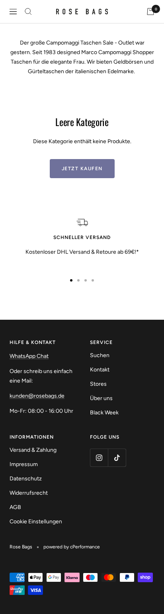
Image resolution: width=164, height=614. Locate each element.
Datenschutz (26, 478)
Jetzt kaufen (82, 168)
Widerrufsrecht (29, 493)
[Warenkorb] (150, 11)
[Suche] (28, 11)
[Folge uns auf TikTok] (117, 457)
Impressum (24, 464)
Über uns (101, 398)
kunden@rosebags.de (37, 395)
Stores (98, 384)
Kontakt (99, 369)
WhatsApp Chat (29, 356)
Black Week (104, 412)
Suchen (99, 355)
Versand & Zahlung (33, 450)
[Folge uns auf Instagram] (99, 457)
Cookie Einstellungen (36, 521)
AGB (15, 507)
